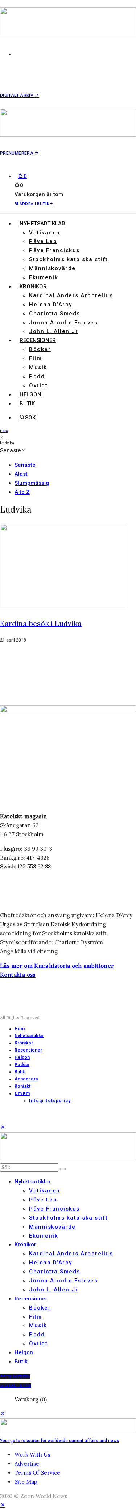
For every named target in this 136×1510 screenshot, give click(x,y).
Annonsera (26, 1079)
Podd (37, 376)
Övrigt (38, 385)
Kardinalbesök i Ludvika (41, 623)
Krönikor (33, 286)
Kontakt (22, 1086)
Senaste (25, 465)
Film (35, 358)
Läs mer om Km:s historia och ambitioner (57, 965)
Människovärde (52, 268)
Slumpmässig (32, 483)
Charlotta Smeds (54, 313)
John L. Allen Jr (53, 331)
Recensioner (38, 340)
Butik (27, 403)
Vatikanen (44, 232)
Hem (20, 1028)
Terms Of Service (37, 1472)
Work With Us (32, 1454)
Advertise (27, 1463)
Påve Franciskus (54, 250)
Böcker (40, 349)
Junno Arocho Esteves (63, 322)
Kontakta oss (18, 974)
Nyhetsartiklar (42, 223)
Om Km (22, 1093)
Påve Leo (43, 241)
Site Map (26, 1481)
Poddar (22, 1064)
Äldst (21, 474)
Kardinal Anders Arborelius (71, 295)
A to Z (22, 492)
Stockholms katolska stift (68, 259)
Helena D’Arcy (50, 304)
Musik (38, 367)
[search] (63, 1169)
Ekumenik (43, 277)
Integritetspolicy (50, 1100)
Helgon (30, 394)
